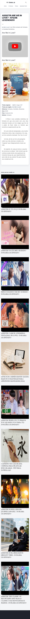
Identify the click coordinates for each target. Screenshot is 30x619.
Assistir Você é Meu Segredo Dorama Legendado (13, 251)
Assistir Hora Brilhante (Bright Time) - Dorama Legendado (12, 555)
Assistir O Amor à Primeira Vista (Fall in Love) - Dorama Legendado (13, 335)
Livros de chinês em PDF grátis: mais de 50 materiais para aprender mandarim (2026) (15, 379)
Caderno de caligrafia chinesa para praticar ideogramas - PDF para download (11, 467)
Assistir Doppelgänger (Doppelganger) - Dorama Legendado (12, 511)
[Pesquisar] (26, 2)
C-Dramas (11, 6)
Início (5, 6)
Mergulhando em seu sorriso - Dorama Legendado (15, 293)
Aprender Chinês (23, 6)
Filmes (16, 6)
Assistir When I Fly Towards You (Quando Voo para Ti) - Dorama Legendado (13, 422)
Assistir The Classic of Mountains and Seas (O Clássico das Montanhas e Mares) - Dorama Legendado (13, 599)
